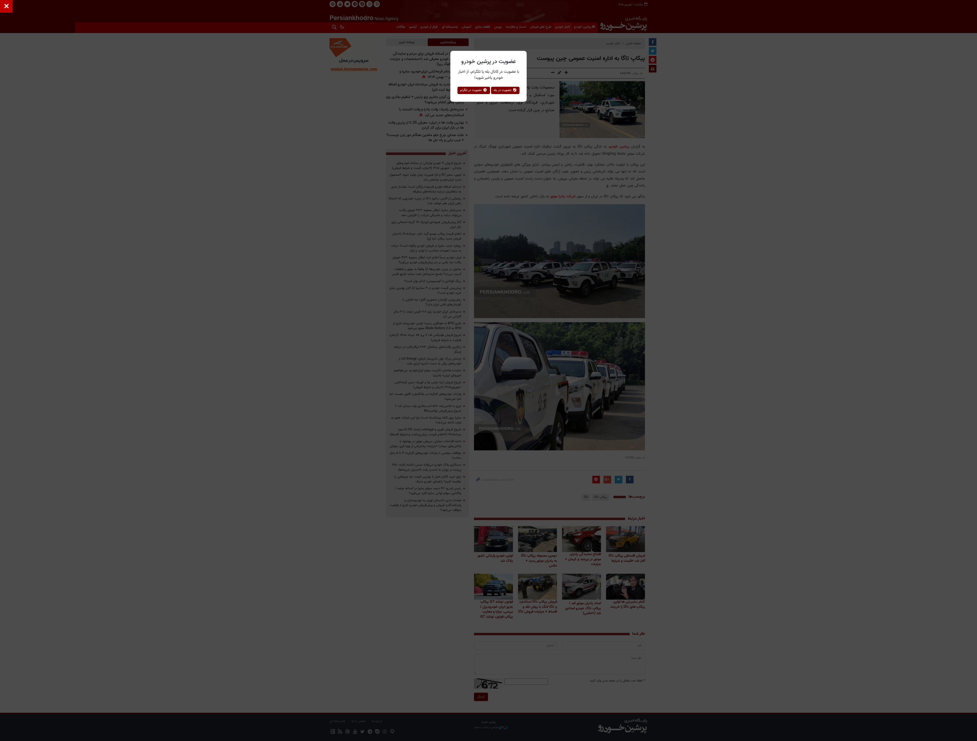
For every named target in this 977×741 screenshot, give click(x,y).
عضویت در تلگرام (471, 90)
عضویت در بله (503, 90)
